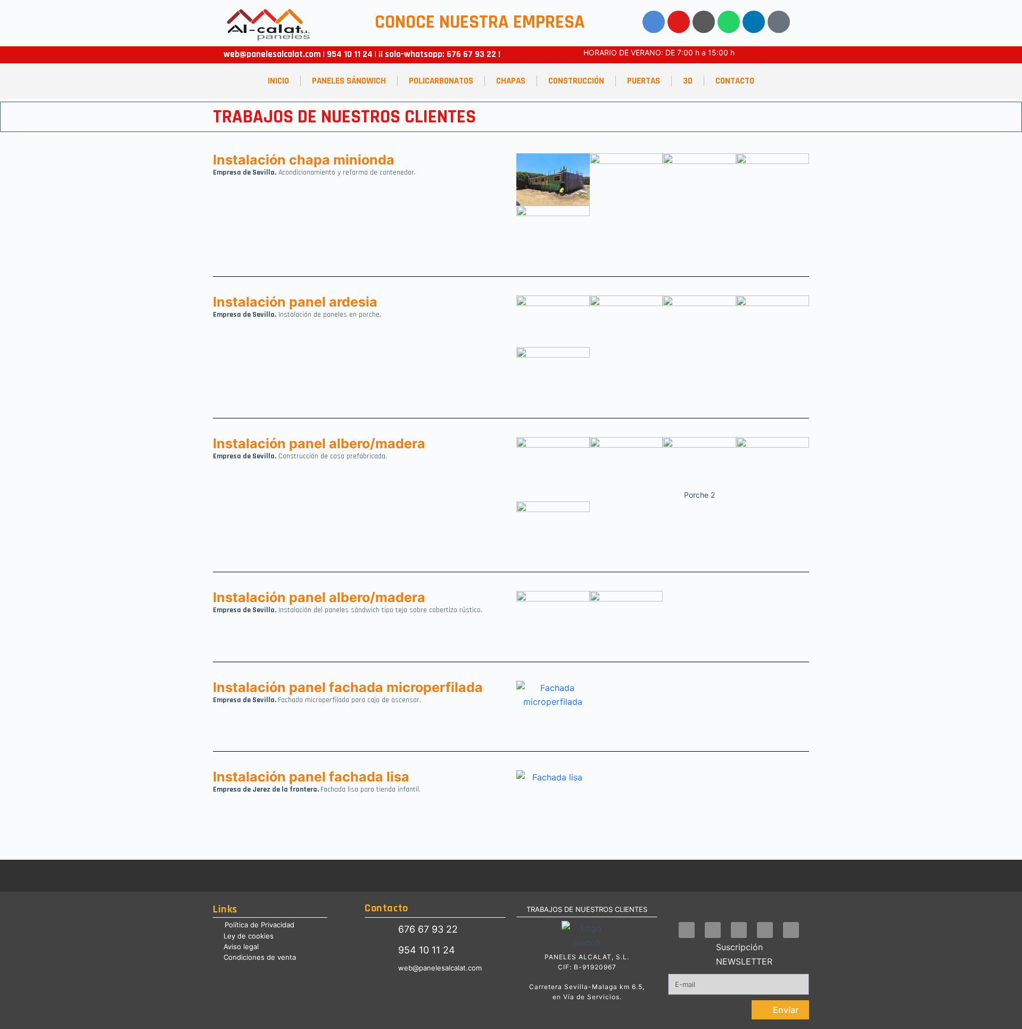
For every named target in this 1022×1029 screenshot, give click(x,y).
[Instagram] (704, 22)
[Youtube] (678, 22)
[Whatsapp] (729, 22)
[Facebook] (653, 22)
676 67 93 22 (471, 54)
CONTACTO (734, 81)
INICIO (278, 81)
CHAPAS (510, 81)
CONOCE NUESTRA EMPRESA (480, 22)
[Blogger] (779, 22)
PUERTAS (643, 81)
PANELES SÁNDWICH (349, 81)
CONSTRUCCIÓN (576, 81)
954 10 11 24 (349, 54)
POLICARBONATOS (441, 81)
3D (688, 81)
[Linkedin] (754, 22)
